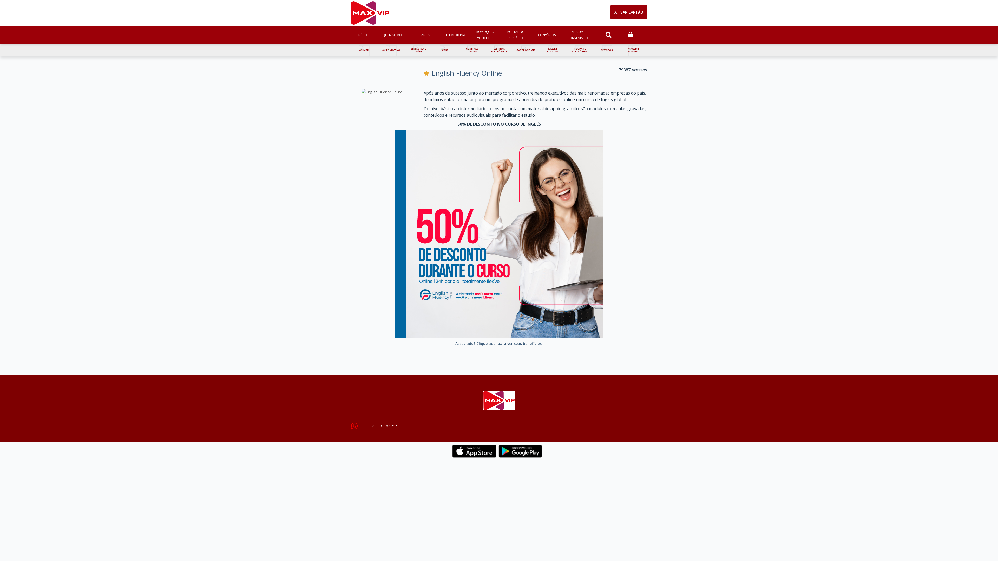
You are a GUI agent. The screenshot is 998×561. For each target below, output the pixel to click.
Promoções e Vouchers (485, 35)
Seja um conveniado (577, 35)
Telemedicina (454, 35)
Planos (424, 35)
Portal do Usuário (516, 35)
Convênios (547, 35)
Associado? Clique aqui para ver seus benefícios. (499, 343)
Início (362, 35)
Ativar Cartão (628, 12)
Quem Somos (393, 35)
